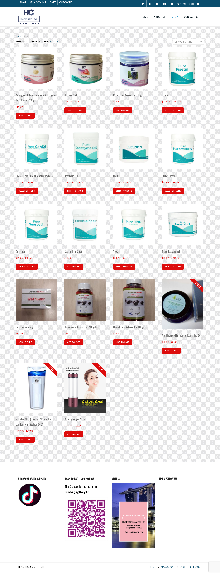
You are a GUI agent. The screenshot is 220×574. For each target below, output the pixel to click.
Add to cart (25, 115)
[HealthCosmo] (29, 17)
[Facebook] (150, 4)
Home (144, 16)
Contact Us (191, 16)
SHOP (23, 2)
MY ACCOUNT (38, 2)
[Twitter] (142, 4)
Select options (75, 110)
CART (53, 2)
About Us (159, 16)
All (58, 41)
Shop (175, 16)
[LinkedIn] (157, 4)
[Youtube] (172, 4)
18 (50, 41)
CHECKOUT (66, 2)
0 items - (185, 3)
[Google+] (164, 4)
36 (54, 41)
